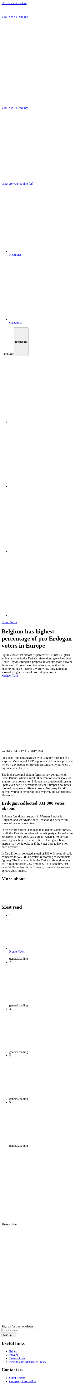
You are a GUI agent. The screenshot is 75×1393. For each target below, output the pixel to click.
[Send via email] (37, 1239)
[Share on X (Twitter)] (37, 1228)
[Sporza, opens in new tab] (41, 551)
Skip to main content (14, 3)
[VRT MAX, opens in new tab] (41, 615)
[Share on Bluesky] (37, 1236)
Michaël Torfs (10, 675)
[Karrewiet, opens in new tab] (41, 486)
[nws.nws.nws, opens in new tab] (41, 421)
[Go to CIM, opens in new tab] (35, 1389)
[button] (37, 93)
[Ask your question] (37, 89)
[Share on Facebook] (37, 1232)
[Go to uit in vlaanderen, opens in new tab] (13, 1389)
